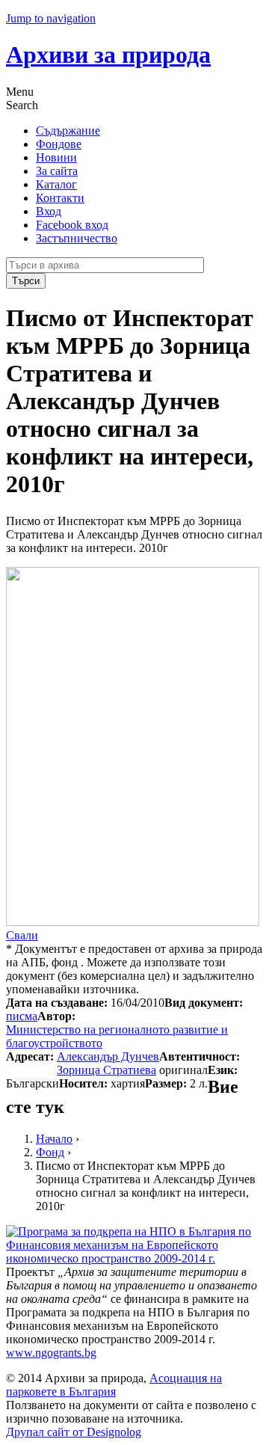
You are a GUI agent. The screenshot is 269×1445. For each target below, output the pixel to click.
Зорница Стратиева (106, 1070)
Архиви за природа (108, 54)
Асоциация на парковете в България (114, 1385)
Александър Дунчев (108, 1056)
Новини (56, 157)
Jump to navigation (51, 18)
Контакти (60, 197)
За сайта (57, 171)
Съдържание (68, 130)
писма (21, 1016)
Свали (22, 935)
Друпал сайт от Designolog (73, 1432)
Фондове (58, 144)
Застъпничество (76, 238)
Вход (48, 211)
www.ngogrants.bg (51, 1352)
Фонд (50, 1152)
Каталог (56, 184)
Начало (54, 1138)
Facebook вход (72, 224)
